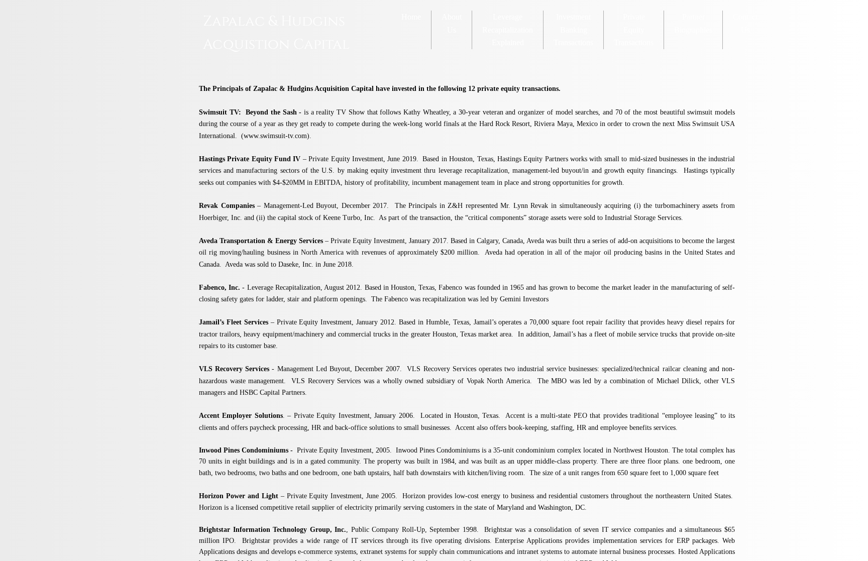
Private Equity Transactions (634, 30)
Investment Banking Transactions (573, 30)
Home (411, 17)
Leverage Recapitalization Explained (507, 30)
